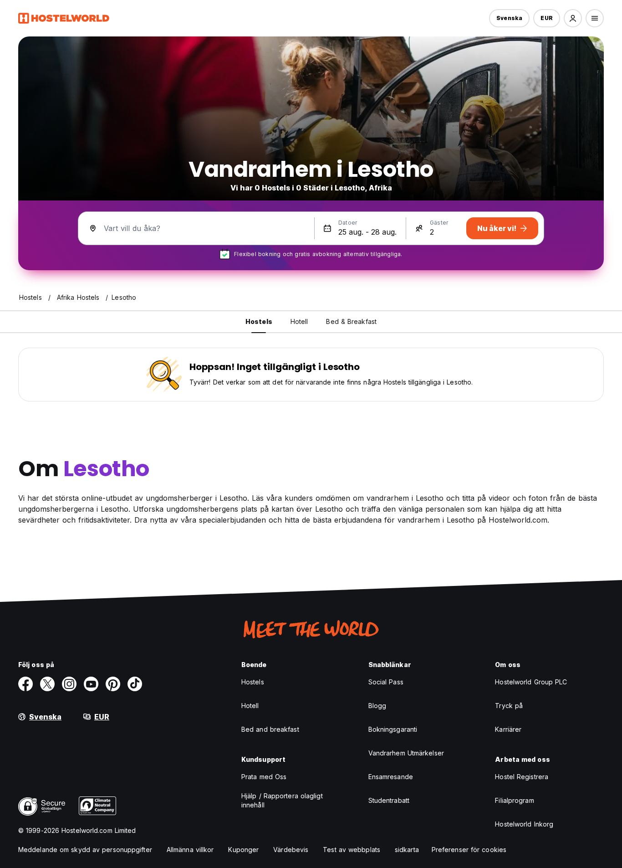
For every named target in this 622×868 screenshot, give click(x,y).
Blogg (377, 705)
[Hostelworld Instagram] (69, 684)
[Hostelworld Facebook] (25, 684)
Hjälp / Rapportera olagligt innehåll (282, 800)
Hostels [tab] (258, 321)
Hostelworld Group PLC (531, 682)
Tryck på (509, 705)
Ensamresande (390, 777)
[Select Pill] (573, 18)
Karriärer (508, 729)
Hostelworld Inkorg (524, 824)
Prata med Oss (263, 777)
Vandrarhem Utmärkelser (406, 753)
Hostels (252, 682)
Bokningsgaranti (393, 729)
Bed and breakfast (270, 729)
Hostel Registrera (521, 777)
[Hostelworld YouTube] (91, 684)
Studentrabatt (388, 800)
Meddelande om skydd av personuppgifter (85, 849)
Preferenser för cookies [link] (469, 849)
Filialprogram (514, 800)
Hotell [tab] (299, 321)
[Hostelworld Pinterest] (113, 684)
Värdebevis (290, 849)
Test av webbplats (351, 849)
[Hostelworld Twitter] (47, 684)
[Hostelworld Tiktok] (134, 684)
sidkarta (407, 849)
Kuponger (243, 849)
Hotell (250, 705)
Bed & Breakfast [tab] (351, 321)
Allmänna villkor (190, 849)
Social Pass (385, 682)
